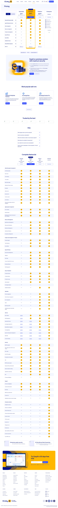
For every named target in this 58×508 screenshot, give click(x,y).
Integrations (14, 476)
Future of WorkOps (47, 480)
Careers (36, 476)
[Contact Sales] (48, 1)
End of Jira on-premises (48, 476)
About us (36, 475)
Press (35, 483)
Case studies (25, 476)
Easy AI (4, 480)
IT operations (4, 491)
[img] (15, 20)
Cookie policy (36, 495)
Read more (7, 103)
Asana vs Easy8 (15, 491)
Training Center (26, 480)
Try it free (21, 17)
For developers (26, 483)
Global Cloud (15, 479)
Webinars (25, 479)
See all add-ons (29, 109)
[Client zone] (42, 1)
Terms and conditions (37, 491)
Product (18, 1)
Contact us (31, 73)
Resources (29, 1)
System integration (5, 495)
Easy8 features (4, 475)
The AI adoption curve (48, 479)
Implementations (15, 475)
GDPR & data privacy (37, 492)
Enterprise (37, 1)
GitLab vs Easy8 (15, 495)
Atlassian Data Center (27, 491)
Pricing (34, 1)
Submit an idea (37, 484)
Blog (24, 475)
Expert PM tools (5, 476)
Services (26, 1)
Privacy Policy (48, 506)
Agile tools (4, 479)
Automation (4, 484)
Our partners (36, 479)
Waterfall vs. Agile (47, 475)
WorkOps (4, 483)
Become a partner (15, 483)
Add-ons (21, 46)
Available (21, 315)
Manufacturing (5, 492)
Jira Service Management (27, 492)
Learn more (37, 73)
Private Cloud (15, 480)
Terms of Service (53, 506)
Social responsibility (37, 480)
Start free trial (51, 1)
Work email (32, 460)
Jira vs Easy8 (15, 492)
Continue (44, 462)
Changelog (25, 484)
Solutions (22, 1)
